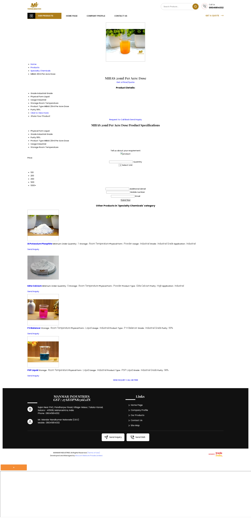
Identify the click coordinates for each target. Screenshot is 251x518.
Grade (34, 134)
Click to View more (40, 112)
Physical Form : (120, 243)
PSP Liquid (32, 370)
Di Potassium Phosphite (39, 243)
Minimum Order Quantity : (66, 243)
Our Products (45, 16)
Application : (185, 243)
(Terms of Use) (93, 452)
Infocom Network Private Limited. (89, 455)
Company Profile (96, 16)
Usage (34, 144)
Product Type (37, 140)
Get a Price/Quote (125, 82)
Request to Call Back (119, 119)
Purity (33, 137)
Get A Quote (213, 15)
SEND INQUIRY (119, 380)
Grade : (161, 243)
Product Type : (136, 286)
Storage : (94, 243)
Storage (35, 147)
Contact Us (120, 16)
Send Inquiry (136, 119)
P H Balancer (34, 328)
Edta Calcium (34, 286)
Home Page (72, 16)
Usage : (140, 243)
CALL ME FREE (132, 380)
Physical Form (37, 130)
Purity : (156, 286)
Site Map (135, 425)
